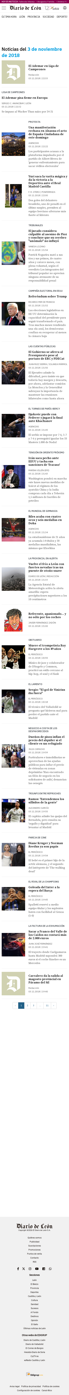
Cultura (34, 1300)
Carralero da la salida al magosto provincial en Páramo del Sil (45, 979)
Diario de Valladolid (34, 1344)
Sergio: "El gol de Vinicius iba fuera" (46, 691)
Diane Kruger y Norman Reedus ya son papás (45, 844)
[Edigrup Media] (34, 1374)
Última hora (9, 16)
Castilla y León (34, 1296)
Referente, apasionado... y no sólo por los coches (47, 615)
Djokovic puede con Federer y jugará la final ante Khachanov (45, 417)
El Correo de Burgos (34, 1348)
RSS (34, 1262)
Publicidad (34, 1242)
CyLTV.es (35, 1356)
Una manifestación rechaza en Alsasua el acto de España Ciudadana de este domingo (47, 132)
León (22, 16)
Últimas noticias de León (34, 1328)
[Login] (64, 7)
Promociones (34, 1250)
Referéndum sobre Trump (47, 296)
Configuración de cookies (28, 1390)
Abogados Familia (46, 1)
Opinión (34, 1320)
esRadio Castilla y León (34, 1360)
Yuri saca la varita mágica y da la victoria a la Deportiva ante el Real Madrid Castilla (47, 181)
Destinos (35, 1316)
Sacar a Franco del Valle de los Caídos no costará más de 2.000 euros (47, 935)
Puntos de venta (34, 1254)
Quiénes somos (35, 1238)
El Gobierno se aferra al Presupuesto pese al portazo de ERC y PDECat (46, 355)
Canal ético (47, 1390)
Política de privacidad (31, 1386)
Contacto (34, 1258)
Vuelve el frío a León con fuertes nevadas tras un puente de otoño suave (46, 567)
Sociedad (48, 16)
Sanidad (34, 1304)
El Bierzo (34, 1284)
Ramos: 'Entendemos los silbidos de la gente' (46, 800)
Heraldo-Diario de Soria (34, 1352)
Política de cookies (51, 1386)
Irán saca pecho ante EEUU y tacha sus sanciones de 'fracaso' (44, 461)
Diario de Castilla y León (34, 1340)
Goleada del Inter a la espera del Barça (44, 889)
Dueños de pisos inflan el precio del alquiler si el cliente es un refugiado (46, 740)
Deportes (62, 16)
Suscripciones (34, 1246)
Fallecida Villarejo (27, 1)
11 (47, 1005)
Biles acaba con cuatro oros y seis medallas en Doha (45, 520)
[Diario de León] (34, 7)
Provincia (34, 16)
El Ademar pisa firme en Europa (25, 98)
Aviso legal (15, 1386)
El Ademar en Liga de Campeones (43, 67)
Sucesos (34, 1308)
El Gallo (34, 1324)
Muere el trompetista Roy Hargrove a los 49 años (47, 647)
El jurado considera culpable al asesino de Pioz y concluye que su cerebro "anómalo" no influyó (47, 236)
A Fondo (34, 1312)
